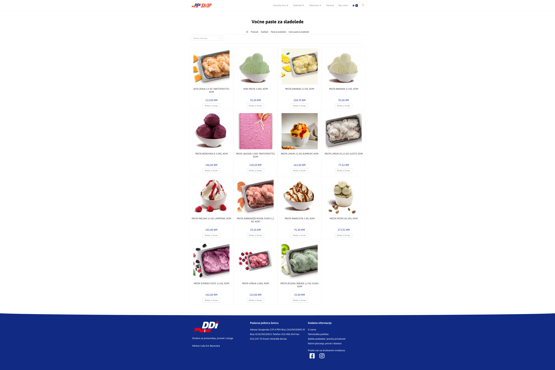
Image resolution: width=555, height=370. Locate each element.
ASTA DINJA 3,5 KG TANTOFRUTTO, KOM (211, 90)
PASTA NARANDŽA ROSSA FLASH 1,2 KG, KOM (255, 220)
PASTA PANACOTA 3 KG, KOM (299, 218)
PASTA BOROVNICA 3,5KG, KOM (211, 153)
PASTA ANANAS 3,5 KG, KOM (299, 89)
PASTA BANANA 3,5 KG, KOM (343, 89)
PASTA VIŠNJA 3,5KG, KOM (255, 283)
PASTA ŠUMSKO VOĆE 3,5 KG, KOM (211, 283)
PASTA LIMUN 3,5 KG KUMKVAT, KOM (299, 153)
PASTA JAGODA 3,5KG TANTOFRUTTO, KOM (255, 155)
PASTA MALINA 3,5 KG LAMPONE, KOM (211, 218)
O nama (312, 329)
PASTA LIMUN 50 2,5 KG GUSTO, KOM (344, 153)
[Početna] (247, 32)
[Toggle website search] (363, 5)
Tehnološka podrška (318, 334)
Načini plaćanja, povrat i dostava (325, 343)
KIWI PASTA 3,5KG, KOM (255, 89)
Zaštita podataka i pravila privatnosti (326, 338)
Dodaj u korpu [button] (211, 106)
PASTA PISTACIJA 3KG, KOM (344, 218)
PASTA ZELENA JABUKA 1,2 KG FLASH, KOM (299, 285)
